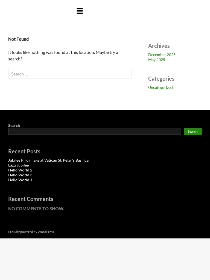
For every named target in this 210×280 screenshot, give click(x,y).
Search (14, 125)
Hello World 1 (20, 179)
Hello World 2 (20, 170)
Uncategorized (160, 87)
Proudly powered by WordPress (31, 232)
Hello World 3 (20, 175)
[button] (79, 11)
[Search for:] (70, 73)
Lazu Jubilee (18, 165)
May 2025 (156, 59)
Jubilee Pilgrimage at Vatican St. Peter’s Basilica (48, 160)
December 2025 (162, 54)
